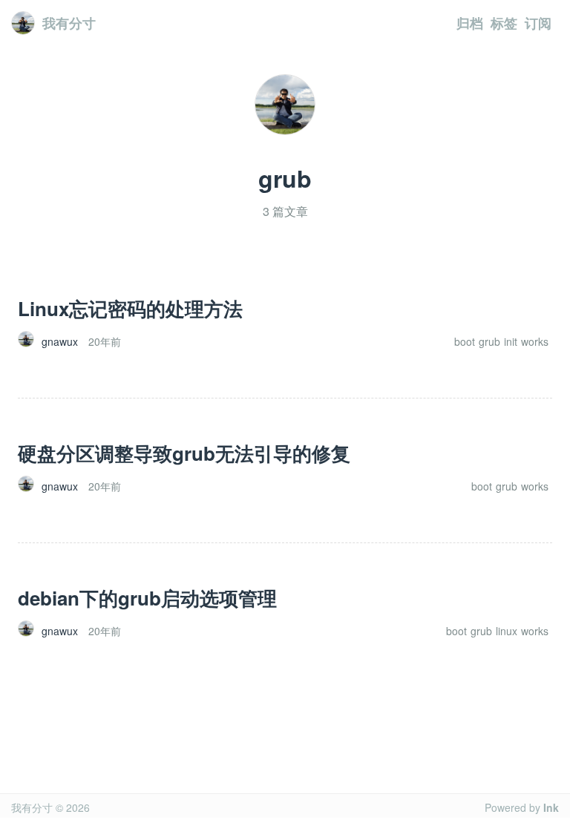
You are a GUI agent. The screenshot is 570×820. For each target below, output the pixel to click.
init (510, 341)
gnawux (60, 341)
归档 (469, 23)
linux (506, 630)
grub (489, 341)
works (534, 341)
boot (464, 341)
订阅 (538, 23)
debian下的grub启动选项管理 (147, 597)
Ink (551, 807)
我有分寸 (69, 23)
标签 (504, 23)
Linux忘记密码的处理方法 (130, 308)
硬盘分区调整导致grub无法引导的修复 (184, 453)
